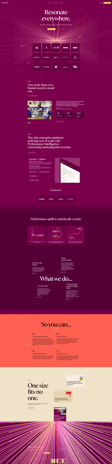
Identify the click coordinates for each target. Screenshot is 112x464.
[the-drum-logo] (70, 199)
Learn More (35, 273)
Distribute (33, 176)
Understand (34, 180)
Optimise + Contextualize (39, 171)
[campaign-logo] (41, 199)
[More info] (75, 381)
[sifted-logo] (51, 199)
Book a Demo (106, 2)
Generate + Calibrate (37, 159)
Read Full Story (60, 121)
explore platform (31, 152)
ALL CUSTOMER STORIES (32, 95)
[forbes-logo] (61, 199)
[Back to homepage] (4, 2)
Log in (101, 2)
